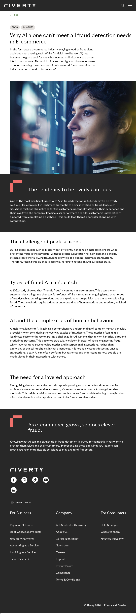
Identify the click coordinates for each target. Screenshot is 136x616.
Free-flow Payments (22, 538)
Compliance (63, 573)
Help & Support (110, 525)
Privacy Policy (64, 566)
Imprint (60, 559)
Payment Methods (21, 525)
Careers (60, 552)
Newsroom (62, 545)
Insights (28, 27)
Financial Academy (112, 538)
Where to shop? (110, 532)
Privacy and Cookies (115, 605)
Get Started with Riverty (71, 525)
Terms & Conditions (68, 579)
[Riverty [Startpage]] (20, 5)
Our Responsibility (67, 538)
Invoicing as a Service (23, 552)
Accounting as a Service (24, 545)
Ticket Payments (20, 559)
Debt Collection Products (25, 532)
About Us (62, 532)
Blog (15, 27)
